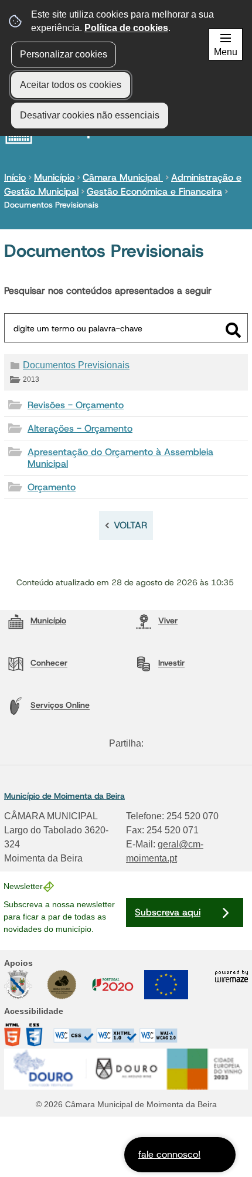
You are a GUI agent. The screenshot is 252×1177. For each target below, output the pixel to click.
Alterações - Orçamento (80, 428)
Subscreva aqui (167, 912)
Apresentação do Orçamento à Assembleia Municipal (120, 457)
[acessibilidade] (91, 1039)
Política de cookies (126, 28)
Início (15, 177)
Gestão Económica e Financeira (154, 191)
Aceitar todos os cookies (70, 85)
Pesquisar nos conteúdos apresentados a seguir (108, 290)
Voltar (130, 525)
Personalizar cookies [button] (63, 54)
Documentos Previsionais (76, 365)
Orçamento (52, 487)
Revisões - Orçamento (76, 405)
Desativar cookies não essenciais (89, 115)
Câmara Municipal (123, 177)
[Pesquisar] (233, 330)
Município (54, 177)
